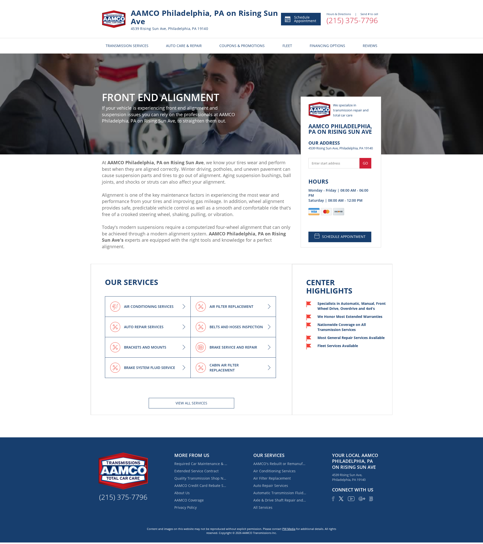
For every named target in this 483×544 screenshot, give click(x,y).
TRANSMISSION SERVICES (127, 45)
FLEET (287, 45)
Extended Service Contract (196, 471)
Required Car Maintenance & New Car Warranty (200, 463)
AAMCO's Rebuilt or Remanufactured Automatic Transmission (279, 463)
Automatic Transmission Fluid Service (279, 492)
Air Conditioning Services (274, 471)
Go (365, 163)
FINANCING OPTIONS (327, 45)
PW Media (288, 529)
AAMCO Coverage (189, 500)
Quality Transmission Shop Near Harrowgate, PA (200, 478)
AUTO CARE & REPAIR (184, 45)
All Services (262, 507)
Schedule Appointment (305, 19)
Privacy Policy (185, 507)
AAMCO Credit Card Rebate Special (200, 485)
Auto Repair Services (270, 485)
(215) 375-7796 (352, 20)
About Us (182, 492)
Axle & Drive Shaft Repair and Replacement (279, 500)
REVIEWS (370, 45)
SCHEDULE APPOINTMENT (344, 236)
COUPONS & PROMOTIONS (242, 45)
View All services (191, 403)
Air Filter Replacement (272, 478)
